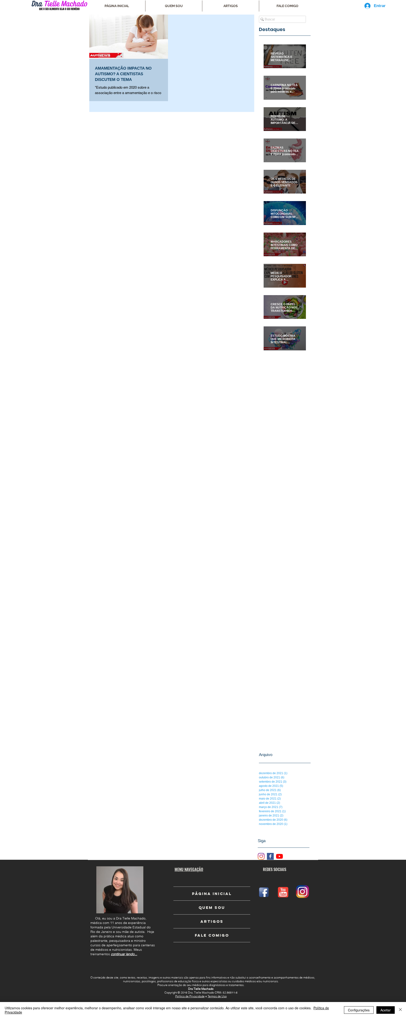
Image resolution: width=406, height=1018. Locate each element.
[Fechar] (400, 1010)
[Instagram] (261, 856)
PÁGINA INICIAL (212, 893)
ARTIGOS (211, 921)
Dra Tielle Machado (201, 988)
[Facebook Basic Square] (270, 856)
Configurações (359, 1010)
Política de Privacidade (190, 996)
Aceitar (385, 1010)
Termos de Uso (217, 996)
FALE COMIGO (212, 935)
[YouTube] (279, 856)
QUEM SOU (212, 907)
